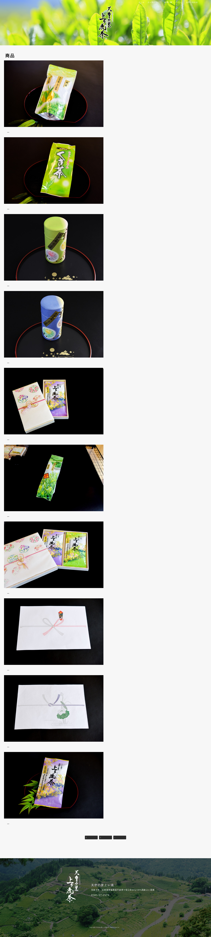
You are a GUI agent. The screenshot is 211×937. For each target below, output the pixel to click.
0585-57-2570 (100, 895)
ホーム (141, 2)
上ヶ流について (154, 2)
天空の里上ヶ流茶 (102, 927)
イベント (179, 2)
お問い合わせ (192, 2)
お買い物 (168, 2)
